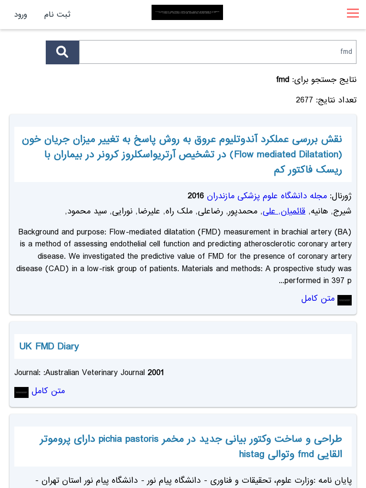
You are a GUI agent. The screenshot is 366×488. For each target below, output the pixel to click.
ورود (20, 14)
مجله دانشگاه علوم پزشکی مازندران (267, 196)
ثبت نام (57, 14)
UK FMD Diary (49, 346)
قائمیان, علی (284, 211)
